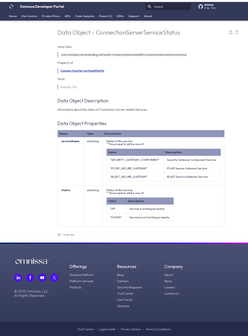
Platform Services (81, 281)
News (168, 281)
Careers (169, 287)
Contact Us (171, 293)
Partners (123, 281)
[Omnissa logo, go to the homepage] (32, 262)
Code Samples (84, 16)
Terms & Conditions (158, 329)
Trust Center (125, 293)
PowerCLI (105, 16)
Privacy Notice (130, 329)
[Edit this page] (236, 32)
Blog (120, 275)
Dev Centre (29, 16)
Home (13, 16)
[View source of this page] (230, 32)
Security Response (129, 287)
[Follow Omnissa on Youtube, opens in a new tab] (42, 278)
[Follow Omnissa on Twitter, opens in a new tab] (54, 278)
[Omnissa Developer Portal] (11, 6)
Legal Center (107, 329)
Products (75, 287)
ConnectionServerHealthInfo (82, 71)
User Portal (124, 300)
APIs (67, 16)
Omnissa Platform (81, 275)
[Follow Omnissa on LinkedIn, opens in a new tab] (18, 278)
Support (134, 16)
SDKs (120, 16)
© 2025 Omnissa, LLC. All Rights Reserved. (31, 293)
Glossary (123, 306)
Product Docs (51, 16)
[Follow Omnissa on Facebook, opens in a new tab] (30, 278)
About (148, 16)
